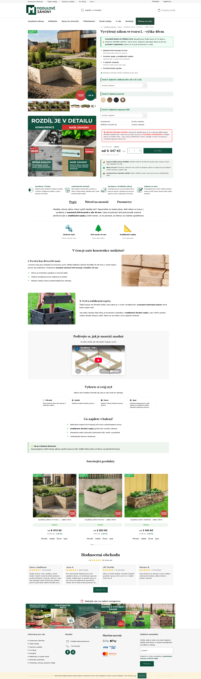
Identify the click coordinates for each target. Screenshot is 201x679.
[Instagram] (73, 652)
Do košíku (158, 151)
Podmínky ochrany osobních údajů (42, 663)
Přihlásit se (147, 664)
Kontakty (32, 653)
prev (29, 508)
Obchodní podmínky (36, 660)
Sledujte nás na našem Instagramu (102, 601)
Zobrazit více (100, 590)
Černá (59, 539)
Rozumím (142, 675)
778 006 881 (75, 646)
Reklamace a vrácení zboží (39, 656)
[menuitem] (36, 21)
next (171, 508)
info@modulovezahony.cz (80, 641)
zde (135, 675)
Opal (65, 539)
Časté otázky (52, 1)
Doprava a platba (68, 1)
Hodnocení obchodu (35, 1)
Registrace (167, 1)
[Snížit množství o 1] (129, 150)
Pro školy (82, 1)
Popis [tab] (73, 201)
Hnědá (52, 539)
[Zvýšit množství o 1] (139, 150)
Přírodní (44, 539)
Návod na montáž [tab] (97, 201)
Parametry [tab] (124, 201)
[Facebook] (67, 652)
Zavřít (113, 182)
